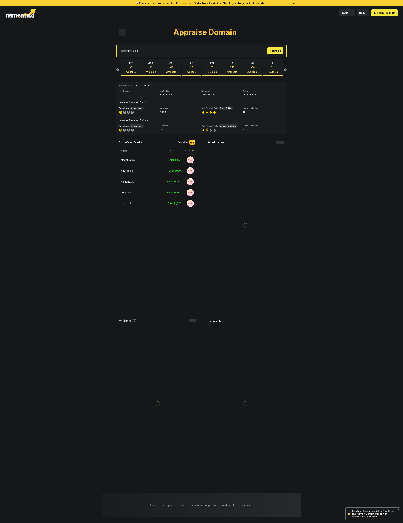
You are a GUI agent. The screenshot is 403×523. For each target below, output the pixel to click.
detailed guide (166, 505)
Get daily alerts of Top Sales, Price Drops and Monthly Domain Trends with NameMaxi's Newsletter (373, 514)
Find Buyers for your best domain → (245, 3)
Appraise (275, 50)
